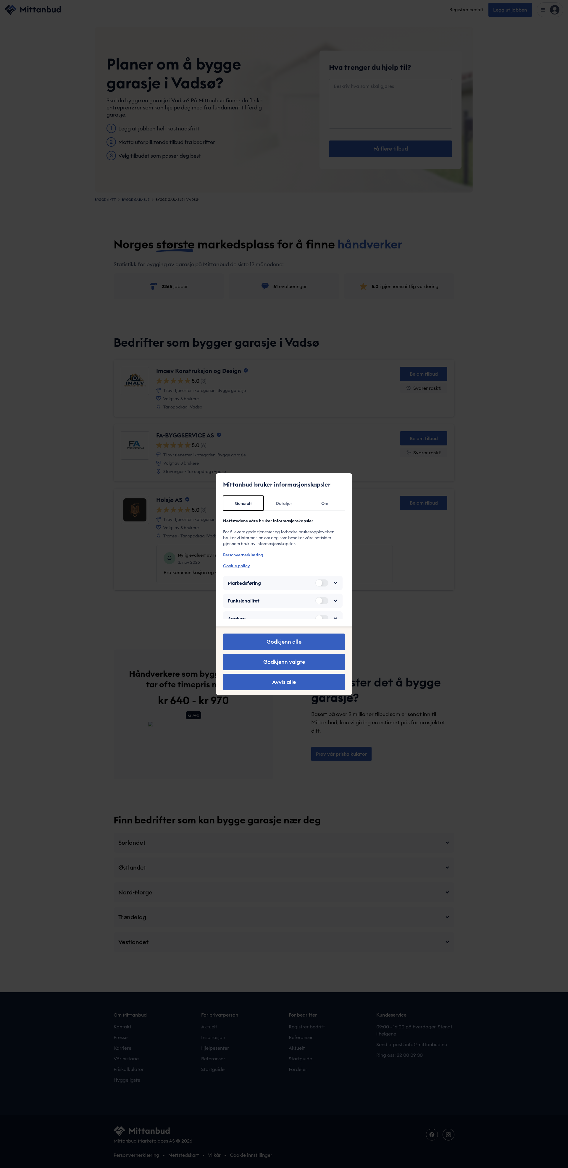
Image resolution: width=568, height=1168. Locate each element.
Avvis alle (284, 681)
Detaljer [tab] (284, 503)
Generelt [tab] (243, 503)
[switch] (321, 583)
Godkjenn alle (284, 641)
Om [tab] (324, 503)
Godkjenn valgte (284, 661)
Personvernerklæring (243, 555)
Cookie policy (236, 565)
